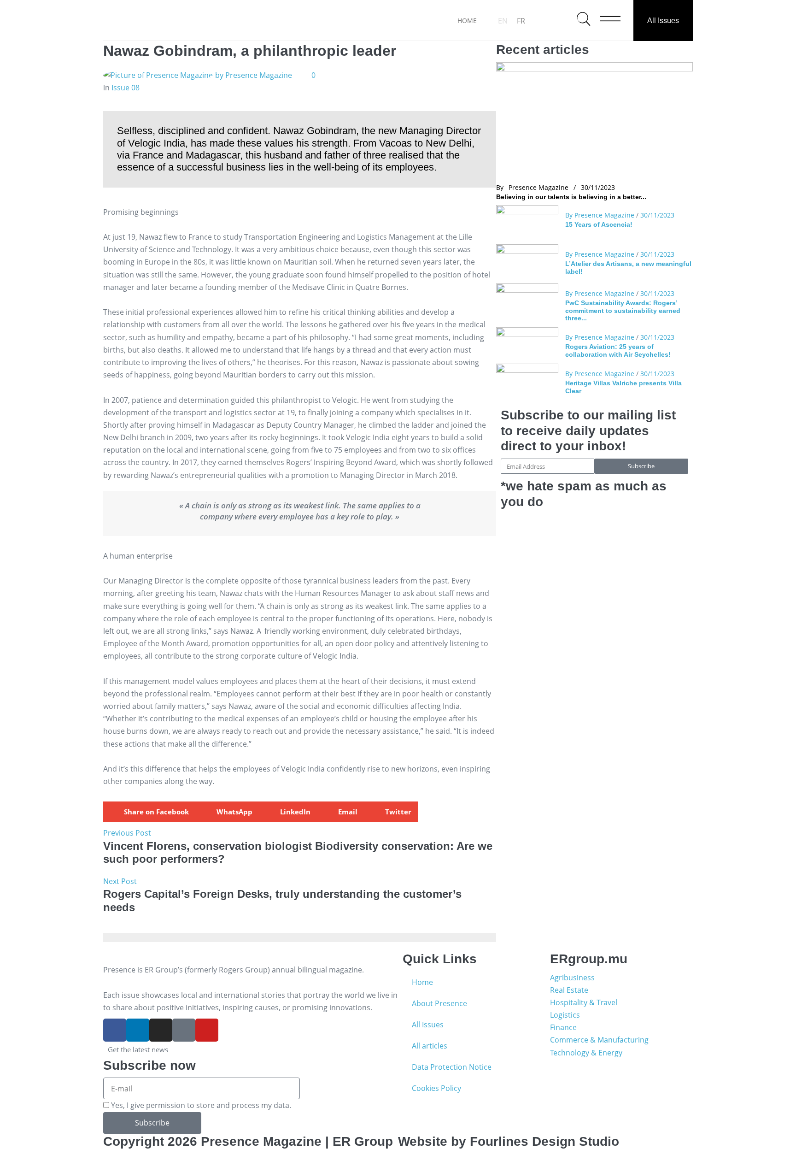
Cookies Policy (436, 1088)
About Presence (439, 1003)
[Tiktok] (183, 1030)
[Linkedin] (137, 1030)
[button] (149, 811)
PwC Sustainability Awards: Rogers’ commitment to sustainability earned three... (622, 310)
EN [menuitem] (503, 21)
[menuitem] (502, 20)
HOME (467, 20)
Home (422, 982)
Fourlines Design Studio (544, 1141)
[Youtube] (206, 1030)
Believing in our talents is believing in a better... (571, 196)
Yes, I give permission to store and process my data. (201, 1105)
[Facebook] (114, 1030)
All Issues (663, 20)
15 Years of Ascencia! (598, 224)
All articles (429, 1046)
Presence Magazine (538, 187)
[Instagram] (160, 1030)
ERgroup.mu (588, 959)
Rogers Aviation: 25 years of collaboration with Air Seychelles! (618, 350)
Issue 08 (125, 87)
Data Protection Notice (452, 1067)
